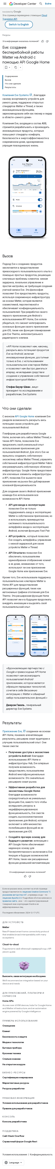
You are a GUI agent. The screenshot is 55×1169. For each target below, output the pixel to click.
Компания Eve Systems (15, 95)
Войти (48, 3)
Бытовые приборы (12, 1047)
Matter (5, 927)
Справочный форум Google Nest (19, 1141)
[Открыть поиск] (41, 4)
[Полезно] (42, 41)
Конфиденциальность (41, 1154)
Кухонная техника (11, 1053)
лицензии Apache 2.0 (12, 898)
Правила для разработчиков (17, 1108)
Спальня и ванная (11, 1058)
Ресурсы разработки (13, 1088)
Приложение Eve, (12, 731)
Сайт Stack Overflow (13, 1136)
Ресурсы (6, 35)
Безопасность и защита (14, 1036)
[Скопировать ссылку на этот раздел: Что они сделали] (34, 409)
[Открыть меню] (5, 3)
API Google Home (24, 416)
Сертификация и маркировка (17, 1077)
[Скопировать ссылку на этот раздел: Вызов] (16, 256)
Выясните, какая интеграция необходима (24, 976)
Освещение (8, 1025)
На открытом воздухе (13, 1064)
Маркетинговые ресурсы (15, 1083)
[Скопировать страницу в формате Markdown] (15, 67)
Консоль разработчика (14, 1121)
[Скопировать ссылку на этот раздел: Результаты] (24, 723)
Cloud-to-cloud (10, 944)
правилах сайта (9, 901)
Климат (6, 1031)
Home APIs (8, 1001)
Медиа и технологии (13, 1042)
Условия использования (14, 1154)
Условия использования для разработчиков (25, 1103)
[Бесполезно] (47, 41)
